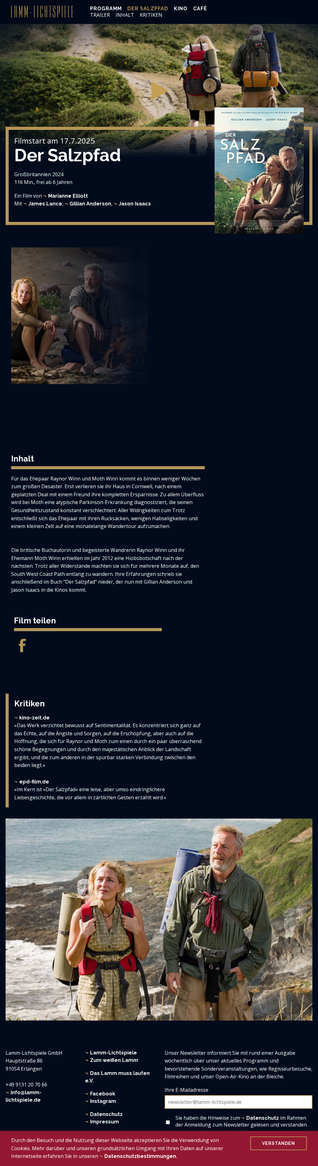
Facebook (102, 1094)
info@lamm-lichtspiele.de (24, 1096)
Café (200, 8)
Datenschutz (106, 1114)
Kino (181, 8)
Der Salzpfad (147, 8)
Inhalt (125, 14)
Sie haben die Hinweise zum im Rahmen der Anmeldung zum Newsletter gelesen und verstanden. (241, 1121)
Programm (106, 8)
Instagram (103, 1101)
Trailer (100, 14)
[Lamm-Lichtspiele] (42, 11)
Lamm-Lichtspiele (113, 1053)
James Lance (45, 204)
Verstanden (278, 1143)
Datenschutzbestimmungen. (140, 1156)
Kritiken (151, 14)
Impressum (104, 1122)
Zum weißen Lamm (114, 1060)
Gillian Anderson (90, 204)
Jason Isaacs (135, 204)
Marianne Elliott (68, 196)
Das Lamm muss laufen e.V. (117, 1077)
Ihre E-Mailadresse (186, 1089)
